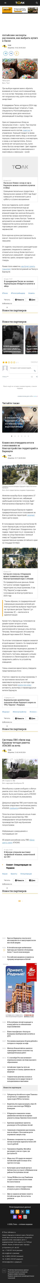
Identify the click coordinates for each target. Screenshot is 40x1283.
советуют (27, 130)
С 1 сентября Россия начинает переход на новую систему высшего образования (21, 1060)
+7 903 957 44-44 (10, 1250)
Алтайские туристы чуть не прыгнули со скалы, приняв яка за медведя (21, 1069)
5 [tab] (25, 436)
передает (31, 515)
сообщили (14, 808)
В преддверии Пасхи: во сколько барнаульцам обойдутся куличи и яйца (19, 283)
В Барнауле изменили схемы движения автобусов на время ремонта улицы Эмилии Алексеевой (22, 1115)
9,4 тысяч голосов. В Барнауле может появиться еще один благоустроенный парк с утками (18, 576)
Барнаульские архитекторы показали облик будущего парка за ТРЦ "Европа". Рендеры (20, 702)
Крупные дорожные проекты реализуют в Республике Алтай (20, 1124)
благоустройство (19, 712)
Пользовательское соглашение (18, 1272)
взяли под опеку (24, 685)
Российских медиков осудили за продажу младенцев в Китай (20, 958)
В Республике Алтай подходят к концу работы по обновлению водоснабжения (19, 422)
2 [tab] (15, 436)
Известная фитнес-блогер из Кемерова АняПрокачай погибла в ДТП (21, 1033)
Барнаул (5, 712)
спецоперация (26, 874)
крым (4, 874)
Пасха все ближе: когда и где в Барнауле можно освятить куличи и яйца (19, 185)
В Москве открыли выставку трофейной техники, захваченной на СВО (19, 854)
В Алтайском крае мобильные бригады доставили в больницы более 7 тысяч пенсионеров (20, 949)
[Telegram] (5, 53)
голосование (35, 712)
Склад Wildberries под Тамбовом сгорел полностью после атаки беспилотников (20, 1179)
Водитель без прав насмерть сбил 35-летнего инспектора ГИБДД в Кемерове (22, 1106)
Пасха (5, 293)
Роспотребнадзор (18, 293)
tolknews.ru (12, 1232)
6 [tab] (28, 436)
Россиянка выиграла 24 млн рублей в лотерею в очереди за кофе (22, 1042)
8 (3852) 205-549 (10, 1259)
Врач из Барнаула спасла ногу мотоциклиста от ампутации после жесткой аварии (21, 940)
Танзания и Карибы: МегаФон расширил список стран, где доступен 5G (19, 1151)
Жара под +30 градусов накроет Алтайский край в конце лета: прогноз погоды (19, 1160)
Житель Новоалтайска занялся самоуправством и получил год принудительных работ (20, 1050)
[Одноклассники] (16, 53)
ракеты (14, 874)
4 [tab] (22, 436)
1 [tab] (12, 436)
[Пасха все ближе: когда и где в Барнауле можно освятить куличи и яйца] (20, 167)
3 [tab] (18, 436)
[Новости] (19, 300)
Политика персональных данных (18, 1270)
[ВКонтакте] (11, 53)
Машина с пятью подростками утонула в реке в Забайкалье (19, 1188)
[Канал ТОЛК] (32, 300)
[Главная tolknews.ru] (20, 2)
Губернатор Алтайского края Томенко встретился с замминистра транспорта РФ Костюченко (22, 1096)
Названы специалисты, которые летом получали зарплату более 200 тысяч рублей (21, 1141)
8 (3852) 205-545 (10, 1256)
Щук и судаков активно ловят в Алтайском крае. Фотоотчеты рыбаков (20, 1196)
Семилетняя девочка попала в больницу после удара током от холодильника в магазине (19, 1079)
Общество (11, 48)
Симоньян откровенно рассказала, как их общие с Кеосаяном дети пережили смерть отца (21, 1132)
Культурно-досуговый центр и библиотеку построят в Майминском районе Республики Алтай (22, 1170)
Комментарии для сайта (28, 396)
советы (31, 293)
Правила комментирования (16, 1274)
